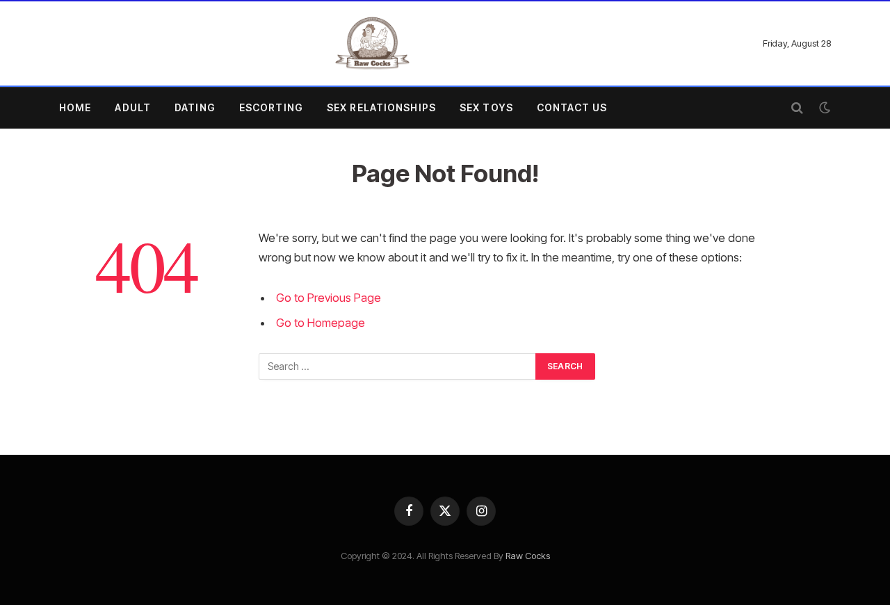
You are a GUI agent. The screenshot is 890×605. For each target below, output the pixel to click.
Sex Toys (486, 107)
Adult (133, 107)
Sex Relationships (381, 107)
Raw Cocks (527, 555)
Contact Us (572, 107)
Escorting (271, 107)
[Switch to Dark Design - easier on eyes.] (823, 108)
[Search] (797, 108)
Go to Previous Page (328, 298)
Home (75, 107)
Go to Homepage (320, 323)
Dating (195, 107)
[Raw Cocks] (372, 43)
